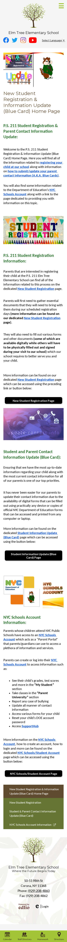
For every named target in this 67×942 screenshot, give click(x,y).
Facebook (6, 40)
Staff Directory (24, 939)
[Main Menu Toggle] (61, 6)
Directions (59, 939)
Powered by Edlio (24, 906)
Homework (42, 939)
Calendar (7, 939)
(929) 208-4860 (38, 891)
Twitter (14, 40)
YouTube (33, 40)
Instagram (23, 40)
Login (42, 906)
